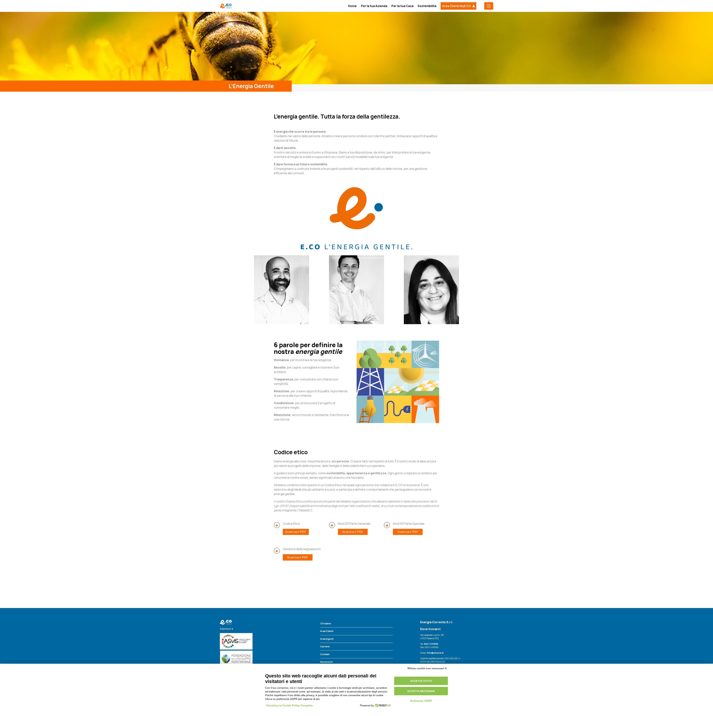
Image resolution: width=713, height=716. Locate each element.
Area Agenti (326, 638)
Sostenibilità (427, 6)
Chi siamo (325, 623)
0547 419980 (431, 643)
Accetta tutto (421, 680)
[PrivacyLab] (382, 705)
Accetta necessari (421, 691)
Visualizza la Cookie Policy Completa (289, 705)
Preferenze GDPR (421, 700)
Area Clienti (326, 631)
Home (352, 6)
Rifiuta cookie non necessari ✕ (427, 668)
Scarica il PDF (295, 532)
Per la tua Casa (402, 6)
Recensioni (326, 661)
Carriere (325, 646)
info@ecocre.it (435, 652)
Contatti (325, 654)
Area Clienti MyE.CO (456, 6)
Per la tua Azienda (374, 6)
